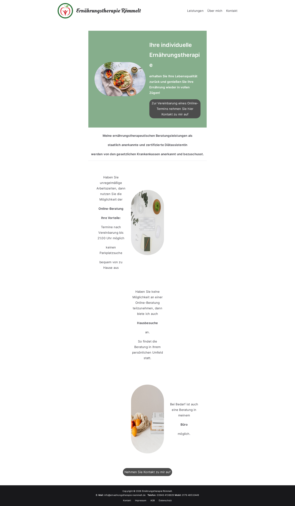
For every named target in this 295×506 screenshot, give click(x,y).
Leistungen (195, 11)
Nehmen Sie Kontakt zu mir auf (147, 472)
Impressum (140, 500)
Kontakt (231, 11)
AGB (152, 500)
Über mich (214, 11)
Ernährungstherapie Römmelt (108, 11)
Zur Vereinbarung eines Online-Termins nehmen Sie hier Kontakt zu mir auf (175, 108)
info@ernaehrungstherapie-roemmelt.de (126, 495)
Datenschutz (165, 500)
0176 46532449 (190, 495)
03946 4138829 (165, 495)
